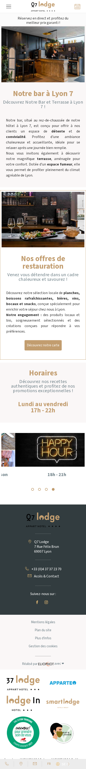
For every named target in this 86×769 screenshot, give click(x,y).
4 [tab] (53, 489)
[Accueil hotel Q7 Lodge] (43, 6)
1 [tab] (33, 489)
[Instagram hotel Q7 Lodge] (47, 602)
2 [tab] (39, 489)
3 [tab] (46, 489)
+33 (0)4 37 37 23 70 (46, 569)
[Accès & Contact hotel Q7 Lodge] (21, 764)
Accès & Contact (46, 576)
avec (43, 664)
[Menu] (8, 6)
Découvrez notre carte (43, 345)
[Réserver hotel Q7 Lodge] (77, 6)
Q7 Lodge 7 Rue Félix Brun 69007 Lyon (46, 547)
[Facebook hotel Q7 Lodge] (38, 602)
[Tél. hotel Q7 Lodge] (7, 764)
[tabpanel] (43, 459)
